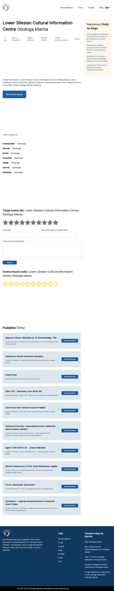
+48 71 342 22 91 (10, 135)
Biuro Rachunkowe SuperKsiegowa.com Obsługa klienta (97, 549)
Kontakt (61, 554)
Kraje (60, 558)
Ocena (77, 39)
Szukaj (91, 7)
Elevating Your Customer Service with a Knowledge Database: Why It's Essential (97, 58)
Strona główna (66, 7)
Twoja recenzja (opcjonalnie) (13, 241)
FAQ (60, 561)
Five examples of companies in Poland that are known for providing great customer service (97, 37)
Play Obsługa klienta (93, 542)
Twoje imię (6, 230)
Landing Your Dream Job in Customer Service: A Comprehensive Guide (97, 67)
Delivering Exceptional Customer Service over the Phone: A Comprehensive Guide (97, 48)
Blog (101, 7)
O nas (80, 7)
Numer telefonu (30, 39)
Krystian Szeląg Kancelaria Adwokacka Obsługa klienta (96, 565)
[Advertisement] (42, 61)
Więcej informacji (69, 340)
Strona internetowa (16, 39)
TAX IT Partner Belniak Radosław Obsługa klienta (95, 558)
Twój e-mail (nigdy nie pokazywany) (54, 230)
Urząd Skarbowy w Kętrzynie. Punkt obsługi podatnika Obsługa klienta (97, 574)
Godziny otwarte (44, 39)
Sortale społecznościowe (61, 39)
